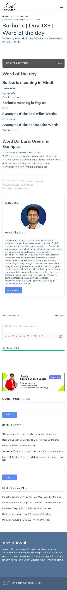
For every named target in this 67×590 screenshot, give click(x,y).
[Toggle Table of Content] (57, 63)
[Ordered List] (20, 336)
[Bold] (5, 336)
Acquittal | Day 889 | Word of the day (42, 496)
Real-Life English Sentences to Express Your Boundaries (30, 439)
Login (61, 315)
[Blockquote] (28, 336)
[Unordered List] (24, 336)
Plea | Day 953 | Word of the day (19, 445)
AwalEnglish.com (33, 583)
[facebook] (54, 586)
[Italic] (9, 336)
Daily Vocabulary (19, 17)
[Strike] (16, 336)
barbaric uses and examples (19, 185)
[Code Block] (31, 336)
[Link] (35, 336)
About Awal (13, 290)
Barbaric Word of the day (18, 188)
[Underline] (13, 336)
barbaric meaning (34, 181)
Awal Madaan (23, 38)
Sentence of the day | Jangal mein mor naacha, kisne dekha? (33, 451)
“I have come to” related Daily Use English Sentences (29, 434)
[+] (42, 336)
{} (39, 336)
